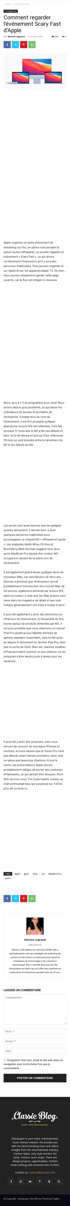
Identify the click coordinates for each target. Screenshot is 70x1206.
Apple (17, 873)
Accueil (7, 4)
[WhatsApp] (32, 44)
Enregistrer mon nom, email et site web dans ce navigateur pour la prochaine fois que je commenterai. (33, 1064)
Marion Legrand (16, 36)
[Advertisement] (35, 129)
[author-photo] (35, 934)
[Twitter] (15, 44)
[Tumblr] (49, 1181)
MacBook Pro (55, 873)
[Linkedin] (30, 1181)
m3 (43, 873)
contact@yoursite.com (42, 1172)
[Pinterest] (23, 44)
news (7, 878)
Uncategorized (21, 4)
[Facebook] (7, 44)
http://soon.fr (35, 945)
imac (35, 873)
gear (26, 873)
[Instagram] (20, 1181)
